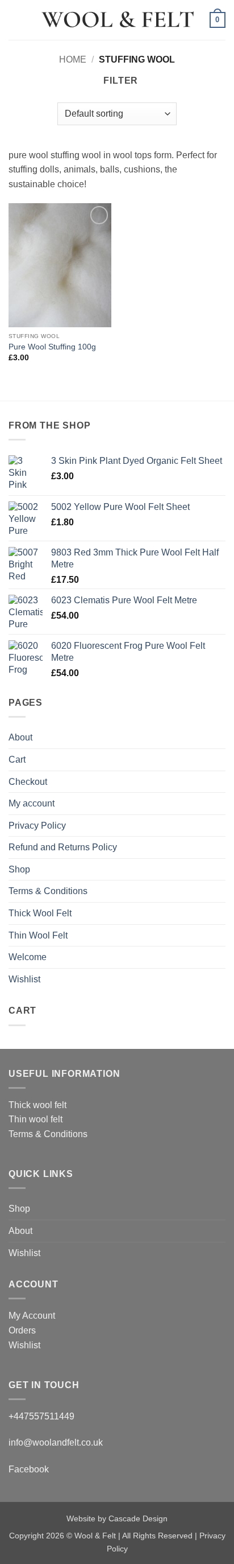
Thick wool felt (37, 1105)
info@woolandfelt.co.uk (56, 1442)
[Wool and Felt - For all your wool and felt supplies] (117, 20)
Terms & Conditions (48, 891)
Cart (17, 759)
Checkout (28, 782)
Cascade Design (138, 1518)
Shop (19, 869)
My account (32, 803)
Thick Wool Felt (40, 913)
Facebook (29, 1469)
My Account (32, 1315)
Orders (22, 1330)
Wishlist (24, 979)
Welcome (28, 957)
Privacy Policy (37, 825)
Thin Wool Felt (38, 935)
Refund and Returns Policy (63, 847)
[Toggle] (218, 803)
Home (72, 59)
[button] (15, 20)
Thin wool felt (35, 1119)
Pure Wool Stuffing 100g (52, 347)
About (20, 737)
